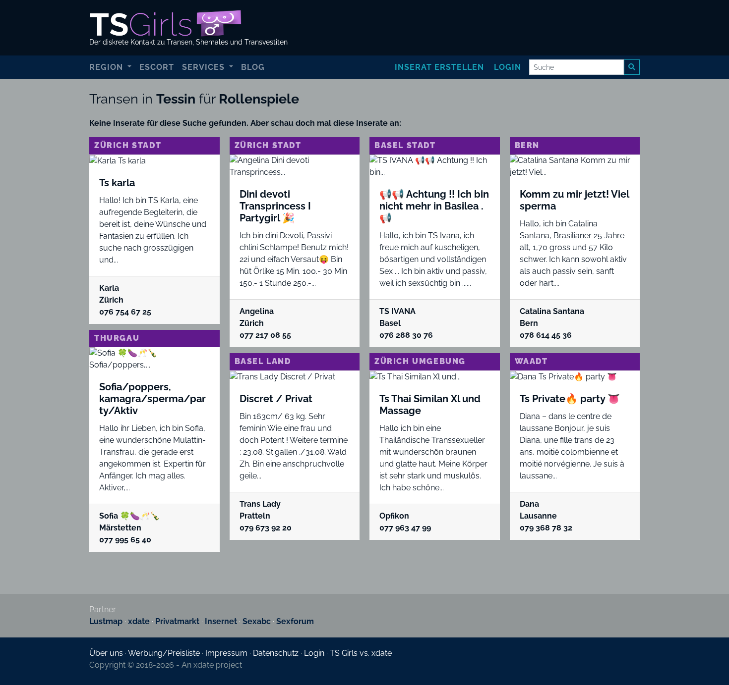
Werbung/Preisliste (164, 653)
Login (507, 67)
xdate (139, 621)
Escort (156, 67)
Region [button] (107, 67)
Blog (253, 67)
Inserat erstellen (439, 67)
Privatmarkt (177, 621)
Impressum (226, 653)
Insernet (221, 621)
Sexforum (295, 621)
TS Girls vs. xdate (361, 653)
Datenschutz (276, 653)
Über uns (106, 653)
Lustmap (105, 621)
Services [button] (204, 67)
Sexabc (257, 621)
